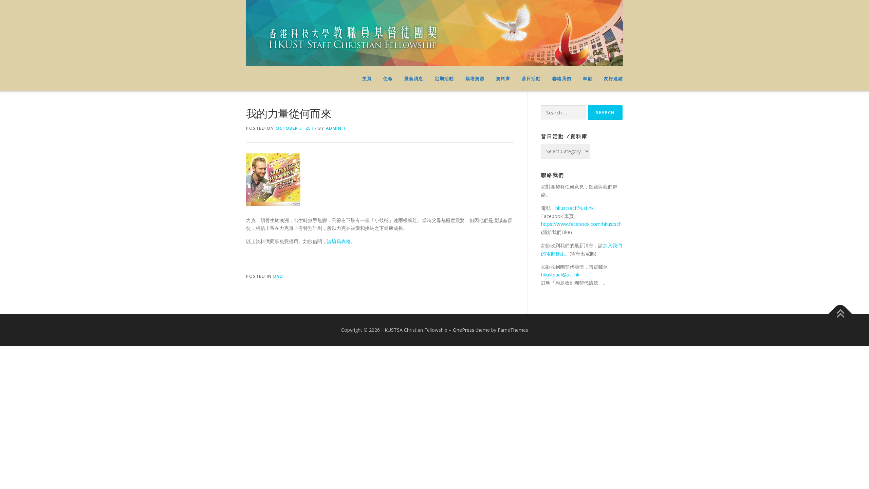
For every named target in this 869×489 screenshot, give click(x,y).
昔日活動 (531, 78)
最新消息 (413, 78)
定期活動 (444, 78)
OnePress (463, 330)
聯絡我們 (561, 78)
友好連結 (613, 78)
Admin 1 (336, 128)
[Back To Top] (840, 314)
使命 (388, 78)
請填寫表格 (339, 241)
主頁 (367, 78)
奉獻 (587, 78)
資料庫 (503, 78)
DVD (278, 276)
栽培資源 (474, 78)
